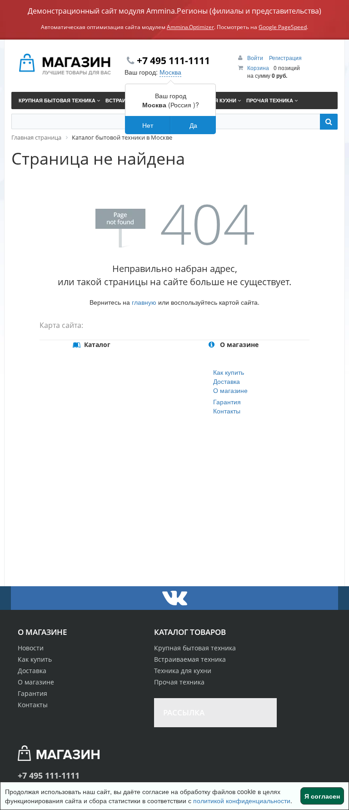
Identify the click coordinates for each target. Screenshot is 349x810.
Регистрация (285, 57)
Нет (147, 125)
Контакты (226, 410)
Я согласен (322, 795)
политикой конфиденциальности (241, 800)
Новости (31, 648)
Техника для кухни (182, 670)
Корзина (258, 67)
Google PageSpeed (283, 27)
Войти (255, 57)
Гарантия (227, 401)
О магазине (230, 390)
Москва (170, 71)
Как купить (228, 372)
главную (144, 302)
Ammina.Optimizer (190, 27)
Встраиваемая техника (190, 659)
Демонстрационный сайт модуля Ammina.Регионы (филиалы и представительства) (174, 11)
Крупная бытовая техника (195, 648)
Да (193, 125)
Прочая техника (179, 682)
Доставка (226, 381)
